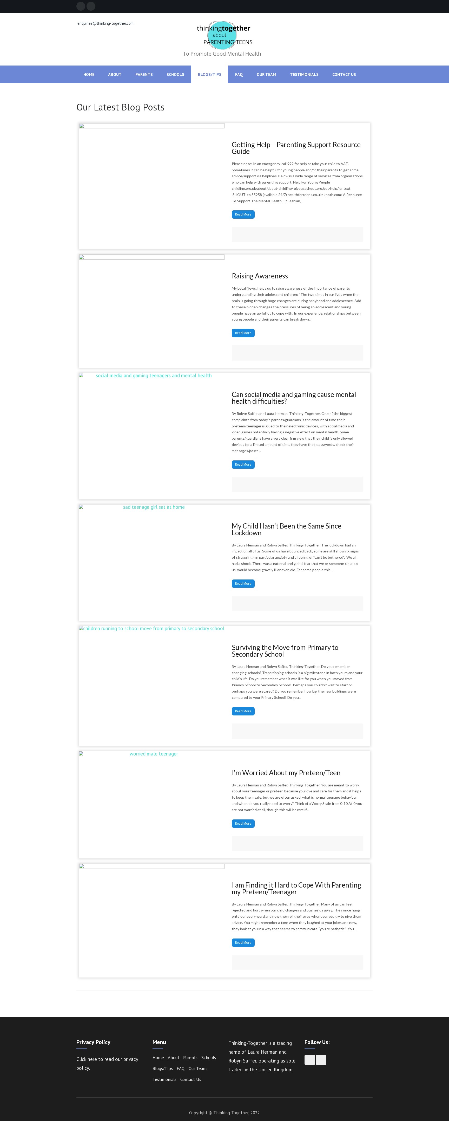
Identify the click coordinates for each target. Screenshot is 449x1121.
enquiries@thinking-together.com (105, 23)
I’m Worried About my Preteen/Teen (286, 772)
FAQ (239, 74)
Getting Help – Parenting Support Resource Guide (296, 147)
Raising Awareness (260, 276)
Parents (144, 74)
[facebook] (80, 6)
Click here (87, 1059)
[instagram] (91, 6)
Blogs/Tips (209, 74)
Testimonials (304, 74)
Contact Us (344, 74)
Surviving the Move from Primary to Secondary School (285, 650)
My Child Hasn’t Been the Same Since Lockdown (286, 529)
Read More (243, 214)
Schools (175, 74)
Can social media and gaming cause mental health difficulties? (294, 397)
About (115, 74)
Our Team (266, 74)
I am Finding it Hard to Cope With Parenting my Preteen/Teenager (296, 888)
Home (88, 74)
